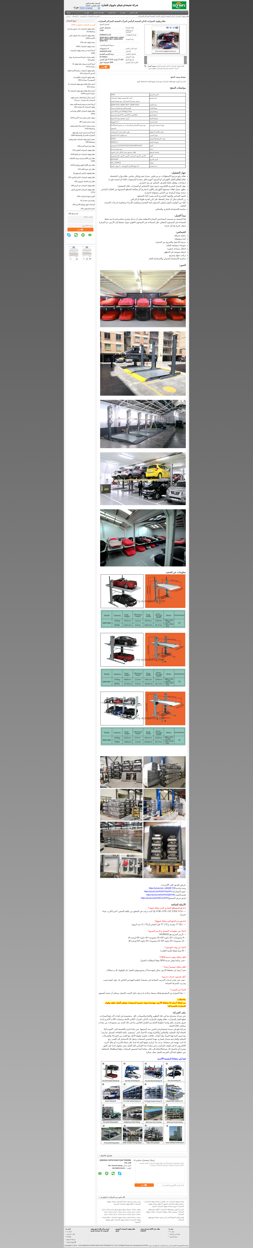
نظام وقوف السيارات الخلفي (85, 150)
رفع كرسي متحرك (89, 200)
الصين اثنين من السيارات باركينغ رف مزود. (162, 1245)
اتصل (79, 230)
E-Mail (69, 1237)
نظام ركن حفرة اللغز (88, 169)
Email (88, 5)
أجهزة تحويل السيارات (87, 196)
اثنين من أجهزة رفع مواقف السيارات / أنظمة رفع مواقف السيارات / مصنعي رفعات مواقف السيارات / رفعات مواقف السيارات (165, 1212)
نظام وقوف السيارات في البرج (85, 185)
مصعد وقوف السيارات (87, 46)
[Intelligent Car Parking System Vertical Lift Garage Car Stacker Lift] (165, 39)
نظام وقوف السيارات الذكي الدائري (83, 177)
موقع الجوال (70, 1242)
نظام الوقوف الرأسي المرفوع (85, 173)
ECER (145, 1245)
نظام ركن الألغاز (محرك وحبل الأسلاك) (82, 158)
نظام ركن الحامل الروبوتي (86, 181)
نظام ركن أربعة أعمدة (88, 146)
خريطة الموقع (71, 1239)
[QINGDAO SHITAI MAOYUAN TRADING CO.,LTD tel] (93, 242)
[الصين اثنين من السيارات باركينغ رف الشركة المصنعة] (180, 4)
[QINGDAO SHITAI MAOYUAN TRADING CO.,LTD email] (91, 237)
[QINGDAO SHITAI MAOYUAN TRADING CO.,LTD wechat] (77, 237)
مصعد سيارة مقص (89, 122)
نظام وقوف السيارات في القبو (85, 154)
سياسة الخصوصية (183, 1245)
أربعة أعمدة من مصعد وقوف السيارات (82, 50)
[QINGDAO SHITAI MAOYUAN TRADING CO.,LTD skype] (70, 237)
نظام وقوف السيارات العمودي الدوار (83, 190)
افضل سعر (152, 68)
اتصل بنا (122, 13)
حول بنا (86, 13)
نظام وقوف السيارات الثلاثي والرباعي (82, 111)
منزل (68, 13)
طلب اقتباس (95, 5)
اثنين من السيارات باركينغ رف (89, 16)
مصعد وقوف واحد (89, 42)
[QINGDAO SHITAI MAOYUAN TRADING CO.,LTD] (99, 8)
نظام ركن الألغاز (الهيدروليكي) (85, 165)
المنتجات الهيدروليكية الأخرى (85, 204)
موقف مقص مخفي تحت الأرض (85, 118)
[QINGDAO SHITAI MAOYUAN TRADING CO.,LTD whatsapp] (84, 237)
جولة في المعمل (98, 13)
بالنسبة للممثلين (89, 209)
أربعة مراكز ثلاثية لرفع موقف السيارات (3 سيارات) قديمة (100, 1230)
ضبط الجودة (112, 13)
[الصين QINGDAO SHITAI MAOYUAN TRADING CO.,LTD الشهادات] (74, 260)
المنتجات (77, 13)
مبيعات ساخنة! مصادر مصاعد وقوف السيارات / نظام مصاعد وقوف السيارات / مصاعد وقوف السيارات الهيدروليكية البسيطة (121, 1219)
